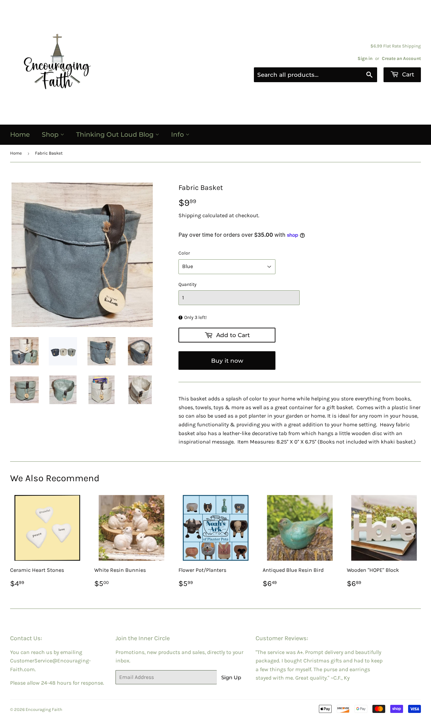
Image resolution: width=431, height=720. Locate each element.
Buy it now (227, 360)
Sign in (365, 58)
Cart (407, 74)
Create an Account (401, 58)
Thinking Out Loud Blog (115, 134)
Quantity (187, 284)
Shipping (189, 215)
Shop (51, 134)
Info (178, 134)
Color (184, 253)
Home (20, 134)
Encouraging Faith (44, 709)
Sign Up (231, 677)
